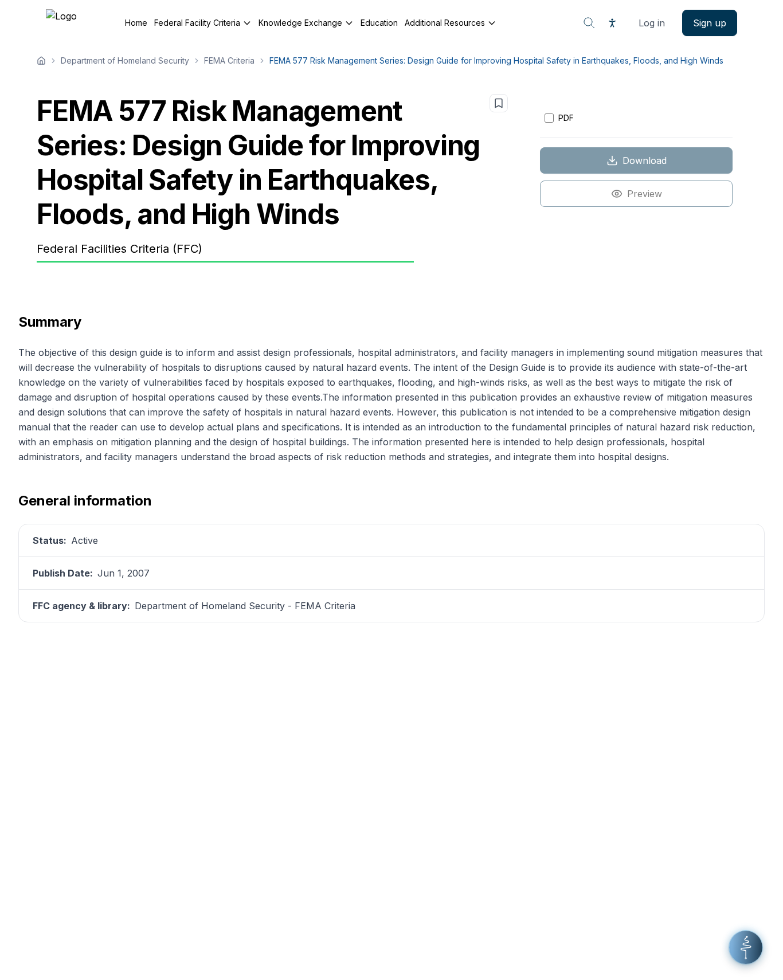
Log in (652, 23)
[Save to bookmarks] (499, 103)
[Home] (41, 60)
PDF (566, 118)
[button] (745, 947)
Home (136, 23)
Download (645, 160)
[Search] (589, 23)
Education (379, 23)
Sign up (709, 23)
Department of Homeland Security (125, 60)
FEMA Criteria (229, 60)
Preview (644, 193)
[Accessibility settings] (612, 23)
